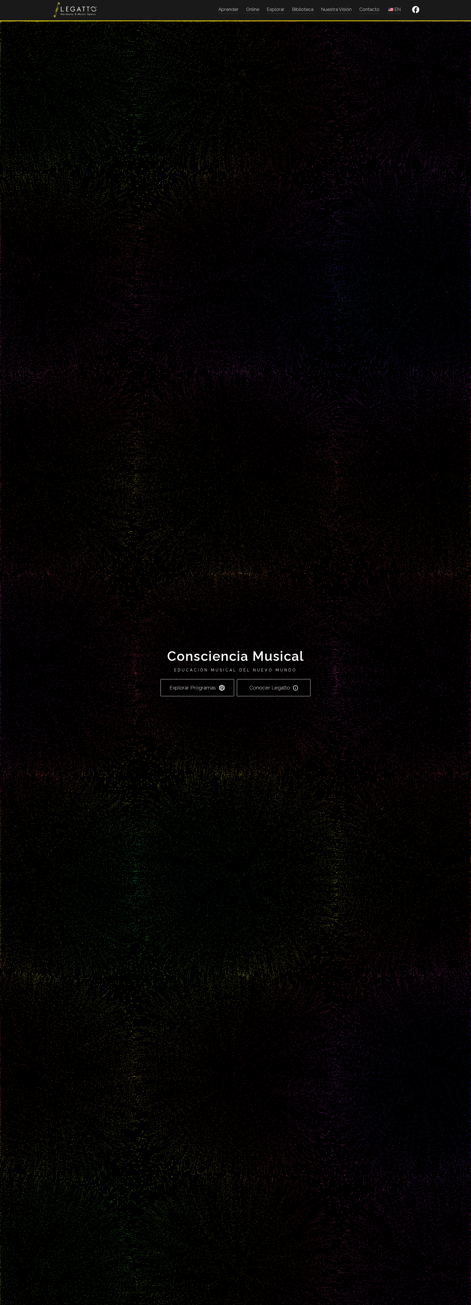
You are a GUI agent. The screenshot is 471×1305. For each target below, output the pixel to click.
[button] (415, 9)
